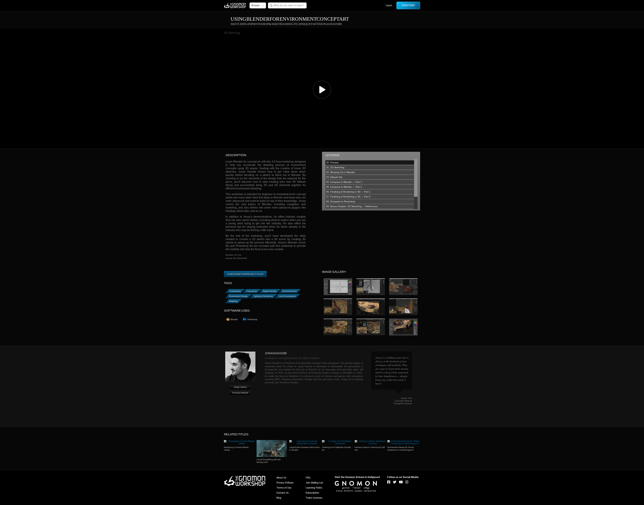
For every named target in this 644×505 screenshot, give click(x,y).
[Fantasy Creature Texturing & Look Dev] (371, 441)
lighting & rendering (263, 296)
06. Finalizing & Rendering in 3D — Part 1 (348, 191)
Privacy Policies (284, 483)
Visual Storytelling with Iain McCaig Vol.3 (269, 461)
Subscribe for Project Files (245, 274)
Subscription (312, 493)
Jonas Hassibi (276, 353)
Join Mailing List (314, 483)
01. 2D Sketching (335, 167)
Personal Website (240, 393)
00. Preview (332, 162)
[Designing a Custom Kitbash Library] (240, 441)
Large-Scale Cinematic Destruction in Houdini (304, 448)
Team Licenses (314, 498)
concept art (251, 291)
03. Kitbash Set (334, 177)
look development (287, 296)
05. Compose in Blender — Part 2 (344, 187)
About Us (281, 477)
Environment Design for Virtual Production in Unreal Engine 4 (400, 448)
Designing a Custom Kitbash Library (236, 448)
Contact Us (282, 493)
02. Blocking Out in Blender (340, 172)
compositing (235, 291)
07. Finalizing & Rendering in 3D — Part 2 (348, 196)
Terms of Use (283, 488)
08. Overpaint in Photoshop (340, 201)
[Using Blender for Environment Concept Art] (338, 286)
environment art (289, 291)
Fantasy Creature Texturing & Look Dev (370, 448)
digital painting (270, 291)
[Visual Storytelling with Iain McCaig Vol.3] (272, 441)
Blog (278, 498)
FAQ (308, 477)
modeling (233, 301)
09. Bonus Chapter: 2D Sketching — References (352, 206)
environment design (238, 296)
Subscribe (408, 5)
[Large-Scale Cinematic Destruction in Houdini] (305, 441)
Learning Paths (314, 488)
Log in (389, 5)
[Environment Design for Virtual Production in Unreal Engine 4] (403, 441)
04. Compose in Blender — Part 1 (344, 182)
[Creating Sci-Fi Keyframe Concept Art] (338, 441)
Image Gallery (240, 387)
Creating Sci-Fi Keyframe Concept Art (336, 448)
